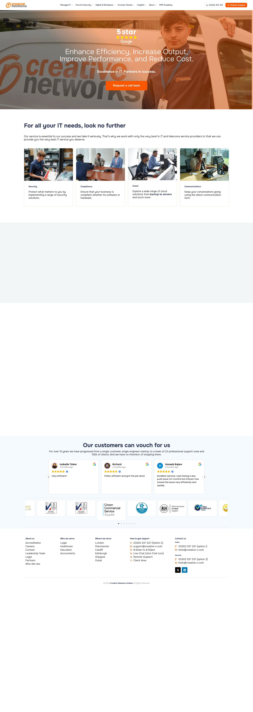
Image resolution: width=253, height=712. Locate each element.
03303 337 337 (216, 5)
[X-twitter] (178, 570)
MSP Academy (165, 5)
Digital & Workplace (104, 5)
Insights (140, 5)
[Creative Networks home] (16, 5)
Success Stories (125, 5)
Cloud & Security (83, 5)
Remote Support (237, 5)
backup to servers (161, 194)
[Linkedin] (184, 570)
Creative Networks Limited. (121, 583)
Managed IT (65, 5)
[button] (204, 477)
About (152, 5)
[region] (38, 691)
